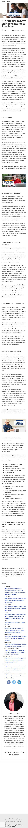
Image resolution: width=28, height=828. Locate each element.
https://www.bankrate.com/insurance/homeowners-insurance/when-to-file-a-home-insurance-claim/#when (15, 668)
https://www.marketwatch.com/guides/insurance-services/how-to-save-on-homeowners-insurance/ (15, 660)
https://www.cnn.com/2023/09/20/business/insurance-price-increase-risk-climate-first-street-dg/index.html (15, 616)
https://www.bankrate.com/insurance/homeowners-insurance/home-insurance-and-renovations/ (15, 676)
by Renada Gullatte (18, 30)
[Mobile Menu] (24, 1)
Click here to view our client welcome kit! (14, 753)
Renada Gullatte (5, 1)
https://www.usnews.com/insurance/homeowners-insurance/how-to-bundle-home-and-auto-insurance (15, 652)
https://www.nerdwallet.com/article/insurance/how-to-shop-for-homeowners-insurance (15, 638)
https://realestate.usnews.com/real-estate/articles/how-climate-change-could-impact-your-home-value (14, 630)
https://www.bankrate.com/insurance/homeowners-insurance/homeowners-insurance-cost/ (15, 600)
